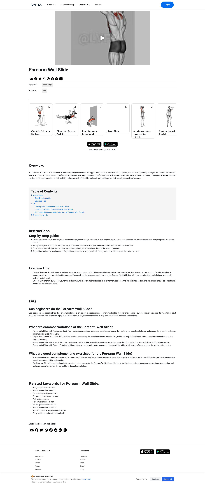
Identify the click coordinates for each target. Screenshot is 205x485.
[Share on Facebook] (35, 78)
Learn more (86, 479)
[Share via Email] (31, 78)
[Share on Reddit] (52, 78)
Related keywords (40, 215)
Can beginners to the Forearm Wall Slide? (52, 207)
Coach (82, 466)
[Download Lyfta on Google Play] (110, 144)
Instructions (38, 195)
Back (44, 90)
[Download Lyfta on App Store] (94, 144)
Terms (37, 463)
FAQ (34, 204)
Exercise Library (67, 5)
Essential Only (141, 479)
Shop (82, 469)
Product (50, 5)
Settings (155, 479)
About (97, 5)
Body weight (47, 85)
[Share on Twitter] (39, 78)
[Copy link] (61, 78)
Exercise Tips (40, 201)
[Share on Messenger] (56, 78)
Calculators (83, 5)
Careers (38, 469)
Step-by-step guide (43, 198)
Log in (167, 5)
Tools (82, 463)
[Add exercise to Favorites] (49, 107)
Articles (83, 459)
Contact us (39, 456)
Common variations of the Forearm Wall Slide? (54, 209)
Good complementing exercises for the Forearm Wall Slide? (59, 212)
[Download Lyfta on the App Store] (147, 451)
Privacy (38, 459)
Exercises (83, 456)
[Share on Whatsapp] (44, 78)
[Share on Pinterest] (48, 78)
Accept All (168, 479)
